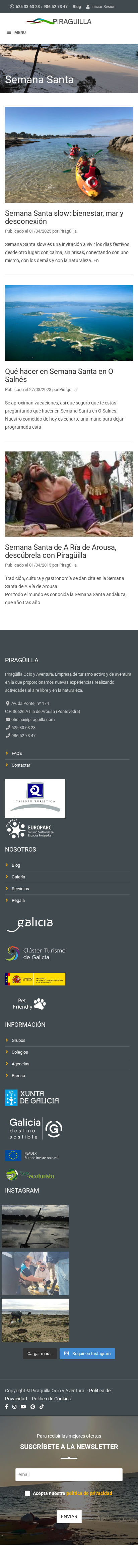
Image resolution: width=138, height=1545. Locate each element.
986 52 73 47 (56, 6)
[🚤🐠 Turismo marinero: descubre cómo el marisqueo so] (35, 1320)
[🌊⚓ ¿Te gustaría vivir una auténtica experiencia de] (35, 1226)
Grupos (18, 1040)
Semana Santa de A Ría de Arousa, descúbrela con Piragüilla (60, 551)
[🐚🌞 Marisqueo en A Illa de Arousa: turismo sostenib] (35, 1273)
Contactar (21, 765)
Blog (77, 6)
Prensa (18, 1075)
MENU (20, 32)
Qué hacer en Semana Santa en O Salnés (59, 375)
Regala (18, 900)
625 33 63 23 (28, 6)
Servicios (20, 888)
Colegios (20, 1052)
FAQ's (17, 753)
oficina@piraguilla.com (32, 719)
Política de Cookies (51, 1398)
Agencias (20, 1063)
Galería (18, 876)
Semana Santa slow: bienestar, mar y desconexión (64, 217)
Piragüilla (68, 231)
